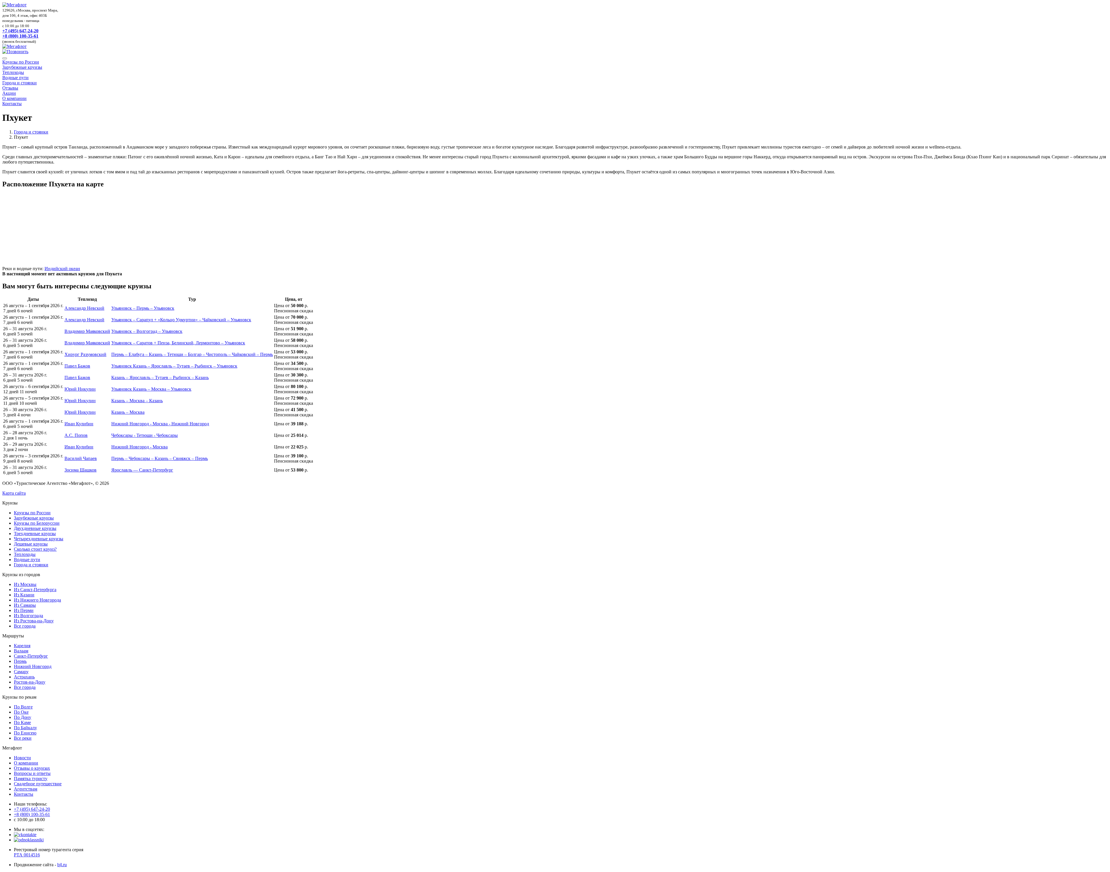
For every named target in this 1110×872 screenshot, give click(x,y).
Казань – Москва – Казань (137, 400)
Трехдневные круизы (35, 533)
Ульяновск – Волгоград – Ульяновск (146, 331)
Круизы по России (20, 62)
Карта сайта (14, 493)
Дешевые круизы (31, 543)
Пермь (20, 661)
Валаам (21, 650)
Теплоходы (13, 72)
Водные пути (15, 77)
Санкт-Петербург (31, 656)
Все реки (23, 738)
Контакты (12, 103)
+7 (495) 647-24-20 (20, 30)
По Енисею (25, 732)
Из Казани (24, 594)
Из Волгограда (28, 615)
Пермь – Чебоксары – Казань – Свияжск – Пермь (159, 458)
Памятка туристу (30, 778)
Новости (22, 757)
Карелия (22, 645)
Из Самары (25, 605)
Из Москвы (25, 584)
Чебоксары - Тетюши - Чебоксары (144, 435)
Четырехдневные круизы (38, 538)
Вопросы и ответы (32, 773)
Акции (9, 93)
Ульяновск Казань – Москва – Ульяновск (151, 389)
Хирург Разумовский (85, 354)
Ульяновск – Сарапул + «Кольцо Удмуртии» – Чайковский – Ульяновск (181, 319)
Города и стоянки (19, 82)
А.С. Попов (76, 435)
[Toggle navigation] (4, 58)
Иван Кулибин (78, 423)
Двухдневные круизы (35, 528)
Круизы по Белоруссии (37, 523)
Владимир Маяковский (87, 331)
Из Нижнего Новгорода (37, 600)
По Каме (22, 722)
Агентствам (25, 788)
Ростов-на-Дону (29, 682)
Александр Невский (84, 308)
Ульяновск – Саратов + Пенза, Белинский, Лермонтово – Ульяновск (178, 342)
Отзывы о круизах (32, 768)
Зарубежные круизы (22, 67)
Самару (21, 671)
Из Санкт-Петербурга (35, 589)
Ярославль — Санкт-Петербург (142, 469)
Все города (25, 626)
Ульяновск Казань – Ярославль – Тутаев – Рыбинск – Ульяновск (174, 365)
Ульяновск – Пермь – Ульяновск (142, 308)
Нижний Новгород (32, 666)
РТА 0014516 (27, 854)
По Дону (22, 717)
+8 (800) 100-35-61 (20, 36)
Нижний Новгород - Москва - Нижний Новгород (160, 423)
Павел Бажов (77, 365)
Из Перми (24, 610)
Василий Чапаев (80, 458)
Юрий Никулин (80, 389)
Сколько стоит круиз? (35, 549)
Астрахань (24, 676)
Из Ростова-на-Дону (34, 620)
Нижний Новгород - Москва (139, 446)
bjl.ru (62, 864)
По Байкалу (25, 727)
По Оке (21, 712)
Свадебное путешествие (38, 783)
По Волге (23, 706)
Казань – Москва (128, 412)
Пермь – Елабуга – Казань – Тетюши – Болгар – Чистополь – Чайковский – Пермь (192, 354)
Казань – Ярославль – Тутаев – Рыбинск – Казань (160, 377)
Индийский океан (62, 268)
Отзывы (10, 88)
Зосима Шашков (80, 469)
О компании (14, 98)
